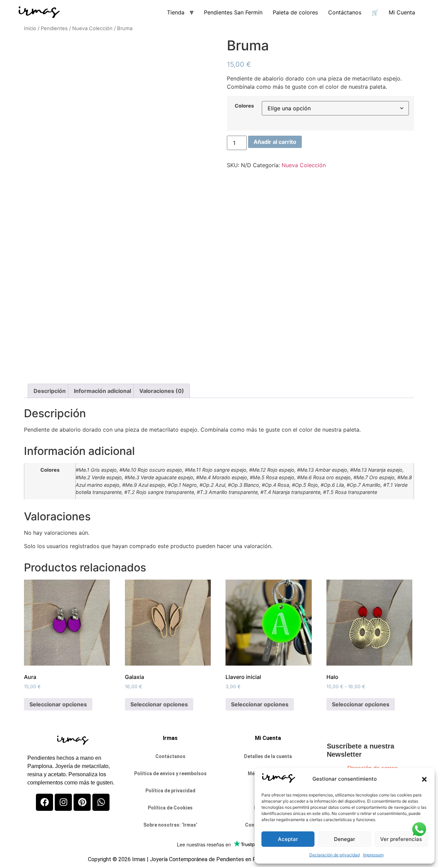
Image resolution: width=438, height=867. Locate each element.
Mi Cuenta (402, 12)
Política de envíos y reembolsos (170, 773)
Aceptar (288, 839)
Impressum (373, 854)
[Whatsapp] (101, 802)
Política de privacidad (170, 790)
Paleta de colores (295, 12)
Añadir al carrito (275, 141)
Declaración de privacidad (334, 854)
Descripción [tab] (50, 390)
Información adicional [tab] (102, 390)
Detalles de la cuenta (268, 756)
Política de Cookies (170, 807)
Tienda (175, 12)
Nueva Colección (92, 28)
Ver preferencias (401, 839)
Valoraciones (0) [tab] (161, 390)
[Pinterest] (82, 802)
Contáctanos (344, 12)
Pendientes (54, 28)
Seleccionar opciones (58, 704)
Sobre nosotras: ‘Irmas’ (170, 825)
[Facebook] (44, 802)
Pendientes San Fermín (233, 12)
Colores (244, 105)
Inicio (30, 28)
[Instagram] (63, 802)
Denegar (344, 839)
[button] (424, 779)
